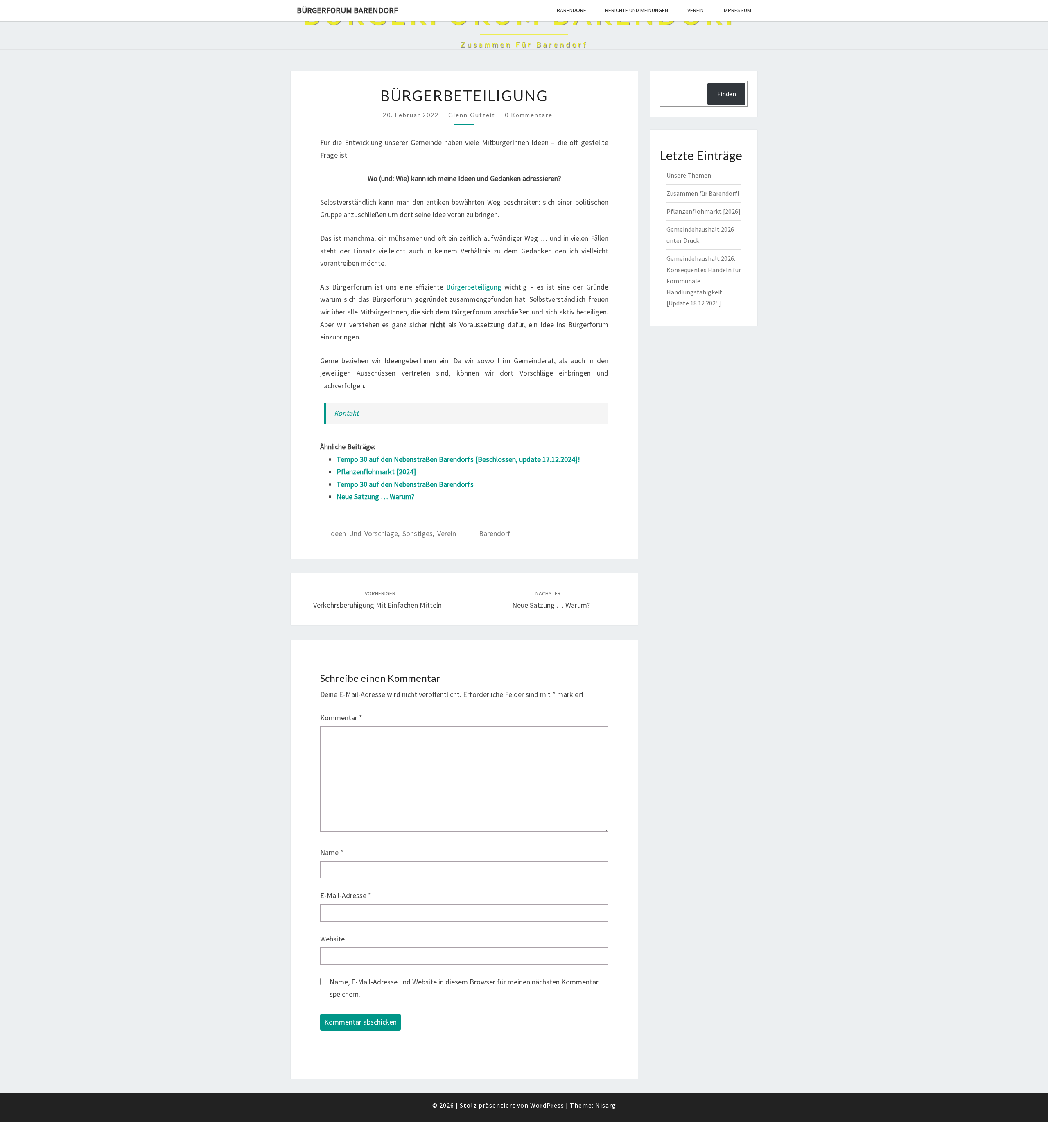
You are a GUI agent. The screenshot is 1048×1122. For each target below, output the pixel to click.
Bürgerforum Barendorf (347, 10)
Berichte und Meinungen (636, 10)
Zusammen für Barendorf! (702, 193)
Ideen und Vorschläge (363, 533)
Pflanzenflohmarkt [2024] (376, 471)
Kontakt (346, 413)
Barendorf (571, 10)
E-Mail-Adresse (345, 895)
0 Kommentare (529, 114)
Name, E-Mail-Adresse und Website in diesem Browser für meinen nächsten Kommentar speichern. (464, 988)
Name (331, 852)
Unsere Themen (688, 175)
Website (332, 938)
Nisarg (605, 1105)
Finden (726, 94)
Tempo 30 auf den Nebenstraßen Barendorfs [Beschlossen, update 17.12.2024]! (458, 459)
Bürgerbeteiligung (473, 287)
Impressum (737, 10)
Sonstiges (417, 533)
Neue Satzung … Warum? (375, 496)
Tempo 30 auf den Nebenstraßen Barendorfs (405, 484)
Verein (695, 10)
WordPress (547, 1105)
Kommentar (341, 717)
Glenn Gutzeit (471, 114)
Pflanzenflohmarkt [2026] (703, 211)
